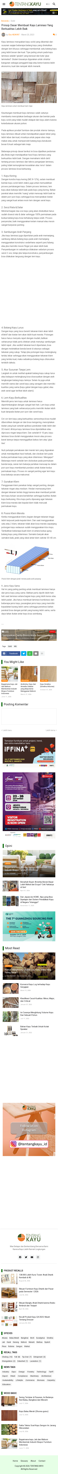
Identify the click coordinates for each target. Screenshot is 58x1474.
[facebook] (20, 1257)
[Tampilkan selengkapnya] (42, 653)
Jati (3, 1342)
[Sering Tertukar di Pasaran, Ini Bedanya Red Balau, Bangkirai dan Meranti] (9, 1401)
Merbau (39, 1342)
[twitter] (26, 1257)
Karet (9, 1342)
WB (15, 646)
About (33, 1461)
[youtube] (32, 1257)
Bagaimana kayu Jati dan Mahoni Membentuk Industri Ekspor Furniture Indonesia (9, 688)
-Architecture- (46, 1376)
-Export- (5, 1376)
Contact (42, 1461)
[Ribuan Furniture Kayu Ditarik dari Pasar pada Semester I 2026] (9, 1293)
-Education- (6, 1384)
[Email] (36, 653)
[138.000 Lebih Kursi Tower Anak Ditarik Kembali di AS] (9, 1279)
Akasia (4, 1338)
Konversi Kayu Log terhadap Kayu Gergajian (35, 985)
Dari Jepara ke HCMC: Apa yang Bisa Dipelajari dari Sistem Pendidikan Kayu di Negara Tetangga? (37, 899)
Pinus (4, 1346)
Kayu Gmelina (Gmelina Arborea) (47, 685)
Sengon (19, 1346)
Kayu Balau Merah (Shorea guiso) (33, 1411)
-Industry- (5, 1372)
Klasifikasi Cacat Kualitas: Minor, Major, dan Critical (37, 999)
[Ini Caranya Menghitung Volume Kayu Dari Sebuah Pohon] (11, 1016)
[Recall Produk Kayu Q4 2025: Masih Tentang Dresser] (9, 1321)
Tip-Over (27, 1357)
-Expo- (13, 1372)
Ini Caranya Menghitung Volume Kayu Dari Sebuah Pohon (36, 1013)
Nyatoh (47, 1342)
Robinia (11, 1346)
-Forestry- (30, 1372)
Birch (32, 1338)
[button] (3, 4)
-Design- (21, 1372)
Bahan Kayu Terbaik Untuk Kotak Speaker (34, 1028)
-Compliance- (23, 1376)
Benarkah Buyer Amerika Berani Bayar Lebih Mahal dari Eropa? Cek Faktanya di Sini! (37, 884)
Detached (22, 1361)
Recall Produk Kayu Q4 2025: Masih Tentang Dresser (34, 1318)
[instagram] (38, 1257)
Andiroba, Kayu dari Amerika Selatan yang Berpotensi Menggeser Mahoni (28, 687)
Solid (13, 21)
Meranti (32, 1342)
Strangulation (8, 1361)
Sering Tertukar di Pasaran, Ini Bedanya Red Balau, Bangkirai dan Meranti (36, 1398)
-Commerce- (30, 1380)
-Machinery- (34, 1376)
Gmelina (50, 1338)
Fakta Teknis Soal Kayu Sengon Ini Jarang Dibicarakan (37, 1426)
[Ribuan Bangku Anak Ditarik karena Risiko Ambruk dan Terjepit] (9, 1307)
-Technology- (41, 1372)
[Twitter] (23, 653)
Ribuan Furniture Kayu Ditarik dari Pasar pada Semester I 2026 (36, 1290)
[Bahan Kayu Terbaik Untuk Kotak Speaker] (11, 1030)
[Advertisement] (29, 292)
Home (15, 1461)
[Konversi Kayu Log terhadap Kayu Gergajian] (11, 988)
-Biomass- (41, 1380)
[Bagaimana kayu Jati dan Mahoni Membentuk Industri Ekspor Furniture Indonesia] (9, 1443)
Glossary (24, 1461)
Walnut (27, 1346)
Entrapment (39, 1357)
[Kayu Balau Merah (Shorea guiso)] (9, 1415)
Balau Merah (14, 1338)
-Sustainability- (7, 1380)
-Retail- (13, 1376)
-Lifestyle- (19, 1380)
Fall (17, 1357)
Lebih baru (7, 730)
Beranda (5, 21)
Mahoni (24, 1342)
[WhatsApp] (30, 653)
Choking (7, 1357)
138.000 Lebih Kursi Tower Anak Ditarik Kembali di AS (36, 1276)
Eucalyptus (40, 1338)
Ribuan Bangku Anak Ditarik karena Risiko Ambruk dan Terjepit (37, 1304)
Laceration (35, 1361)
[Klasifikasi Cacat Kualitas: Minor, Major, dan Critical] (11, 1002)
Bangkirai (24, 1338)
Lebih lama (50, 730)
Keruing (16, 1342)
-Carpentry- (51, 1380)
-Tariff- (51, 1372)
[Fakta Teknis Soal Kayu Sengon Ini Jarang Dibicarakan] (9, 1429)
